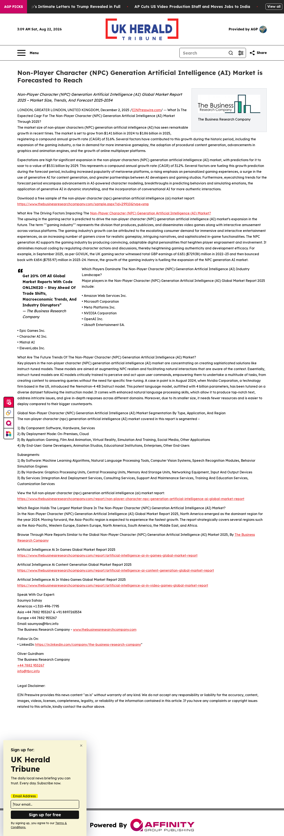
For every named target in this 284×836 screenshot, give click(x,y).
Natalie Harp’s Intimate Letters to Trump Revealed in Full (64, 6)
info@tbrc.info (28, 671)
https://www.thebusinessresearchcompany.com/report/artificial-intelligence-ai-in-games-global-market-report (107, 555)
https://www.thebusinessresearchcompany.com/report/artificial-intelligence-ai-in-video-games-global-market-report (112, 585)
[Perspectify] (9, 413)
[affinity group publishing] (9, 423)
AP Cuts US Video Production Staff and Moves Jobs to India (192, 6)
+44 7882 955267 (30, 665)
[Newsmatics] (9, 433)
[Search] (231, 53)
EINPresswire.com (146, 110)
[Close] (81, 746)
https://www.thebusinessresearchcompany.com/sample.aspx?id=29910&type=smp (83, 204)
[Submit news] (9, 402)
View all (273, 6)
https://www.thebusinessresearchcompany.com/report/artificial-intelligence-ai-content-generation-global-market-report (115, 570)
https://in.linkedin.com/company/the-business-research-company (88, 644)
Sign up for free (45, 814)
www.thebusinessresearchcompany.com (104, 629)
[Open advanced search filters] (241, 53)
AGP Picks (13, 7)
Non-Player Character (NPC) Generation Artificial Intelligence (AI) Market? (150, 213)
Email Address (24, 796)
